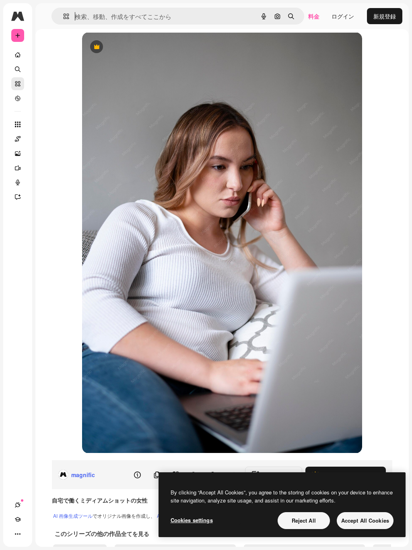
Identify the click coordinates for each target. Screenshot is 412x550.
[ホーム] (17, 54)
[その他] (17, 533)
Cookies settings (192, 520)
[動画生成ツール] (17, 167)
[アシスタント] (17, 196)
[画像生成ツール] (17, 153)
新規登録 (384, 16)
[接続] (17, 504)
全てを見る (135, 533)
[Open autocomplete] (63, 16)
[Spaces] (17, 138)
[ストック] (17, 83)
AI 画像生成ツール (73, 515)
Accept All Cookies (365, 520)
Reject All (304, 520)
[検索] (17, 69)
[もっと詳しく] (17, 98)
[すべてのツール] (17, 124)
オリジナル (137, 47)
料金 (313, 16)
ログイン (343, 16)
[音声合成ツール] (17, 182)
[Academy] (17, 519)
